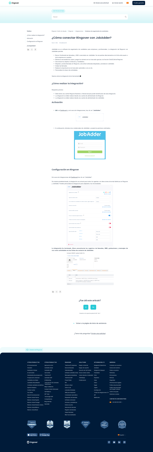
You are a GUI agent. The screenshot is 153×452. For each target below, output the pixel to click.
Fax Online (30, 392)
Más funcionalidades (70, 414)
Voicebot (29, 367)
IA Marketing (48, 380)
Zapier (95, 387)
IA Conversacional (32, 365)
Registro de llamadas (70, 409)
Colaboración (82, 380)
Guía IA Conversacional (33, 395)
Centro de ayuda (114, 391)
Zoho (95, 375)
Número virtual (68, 385)
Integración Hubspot (99, 370)
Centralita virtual (49, 367)
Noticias (112, 377)
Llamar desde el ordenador (86, 375)
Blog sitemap (48, 401)
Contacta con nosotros (115, 365)
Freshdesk (97, 372)
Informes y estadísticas (71, 402)
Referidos (112, 372)
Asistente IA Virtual (32, 370)
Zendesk (96, 367)
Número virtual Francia (33, 397)
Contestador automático (71, 395)
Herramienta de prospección (34, 375)
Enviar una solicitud (102, 3)
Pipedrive (96, 377)
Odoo (95, 382)
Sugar (95, 385)
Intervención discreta (70, 407)
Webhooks (97, 397)
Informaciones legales (115, 382)
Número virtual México (33, 407)
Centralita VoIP (48, 370)
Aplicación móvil (49, 365)
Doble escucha (69, 405)
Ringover (70, 31)
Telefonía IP (48, 375)
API (95, 395)
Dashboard (63, 110)
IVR (66, 382)
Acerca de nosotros (115, 367)
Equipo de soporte (84, 367)
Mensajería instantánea (71, 375)
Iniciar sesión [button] (118, 3)
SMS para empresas (70, 392)
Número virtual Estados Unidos (35, 405)
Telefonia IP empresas (71, 365)
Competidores (48, 399)
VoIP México (48, 391)
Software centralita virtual (71, 372)
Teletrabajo (82, 377)
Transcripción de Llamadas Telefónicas (52, 383)
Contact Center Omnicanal (51, 389)
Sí (86, 307)
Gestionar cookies (114, 394)
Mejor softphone (49, 386)
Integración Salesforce (100, 365)
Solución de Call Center (85, 370)
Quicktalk (47, 404)
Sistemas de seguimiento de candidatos (96, 31)
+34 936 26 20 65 (116, 402)
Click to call (68, 387)
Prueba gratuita (139, 3)
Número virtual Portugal (33, 402)
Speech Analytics (31, 387)
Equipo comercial (83, 365)
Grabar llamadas (69, 412)
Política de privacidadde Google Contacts (115, 388)
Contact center (31, 390)
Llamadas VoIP (48, 377)
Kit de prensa (113, 375)
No (93, 307)
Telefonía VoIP (69, 377)
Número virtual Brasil (32, 409)
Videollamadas (69, 370)
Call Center (47, 372)
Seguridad (112, 380)
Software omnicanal (70, 400)
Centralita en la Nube (32, 380)
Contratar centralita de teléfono (35, 385)
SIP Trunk (47, 394)
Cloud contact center (84, 372)
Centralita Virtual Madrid (33, 382)
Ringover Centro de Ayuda (59, 31)
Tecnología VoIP (49, 396)
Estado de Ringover (36, 350)
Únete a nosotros (114, 370)
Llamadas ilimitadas (70, 390)
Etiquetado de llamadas (71, 397)
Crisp (95, 380)
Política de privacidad (115, 385)
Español (122, 435)
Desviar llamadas (69, 367)
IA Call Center (30, 372)
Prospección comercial (33, 377)
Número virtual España (33, 400)
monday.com (97, 390)
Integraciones (79, 31)
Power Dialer (68, 380)
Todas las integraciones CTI (101, 392)
